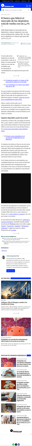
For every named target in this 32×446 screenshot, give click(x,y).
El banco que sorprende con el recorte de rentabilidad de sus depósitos (15, 137)
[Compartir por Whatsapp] (13, 444)
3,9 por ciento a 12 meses (16, 214)
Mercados (3, 300)
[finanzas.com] (16, 431)
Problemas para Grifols (7, 1)
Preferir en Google (26, 43)
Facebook (10, 226)
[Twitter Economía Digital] (16, 444)
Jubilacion (23, 1)
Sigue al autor (10, 270)
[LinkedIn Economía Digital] (18, 444)
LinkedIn (17, 226)
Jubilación (17, 1)
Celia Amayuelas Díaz (6, 42)
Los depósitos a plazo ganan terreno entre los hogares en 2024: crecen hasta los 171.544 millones (16, 242)
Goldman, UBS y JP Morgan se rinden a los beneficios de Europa (14, 303)
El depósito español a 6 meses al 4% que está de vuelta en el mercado (17, 81)
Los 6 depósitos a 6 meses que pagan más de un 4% (17, 85)
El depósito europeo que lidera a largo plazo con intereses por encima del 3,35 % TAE (24, 64)
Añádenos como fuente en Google (13, 10)
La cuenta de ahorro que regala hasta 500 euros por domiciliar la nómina (24, 374)
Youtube (13, 230)
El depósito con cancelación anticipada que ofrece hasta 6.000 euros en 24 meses (24, 57)
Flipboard (4, 228)
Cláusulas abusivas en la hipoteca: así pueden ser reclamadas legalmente (24, 397)
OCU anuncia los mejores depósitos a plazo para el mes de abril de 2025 (16, 239)
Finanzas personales (5, 14)
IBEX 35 (29, 1)
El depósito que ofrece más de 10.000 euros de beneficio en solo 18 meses (24, 409)
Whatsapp (25, 226)
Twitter (3, 226)
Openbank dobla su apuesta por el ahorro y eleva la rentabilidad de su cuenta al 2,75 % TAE (24, 421)
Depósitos (4, 250)
